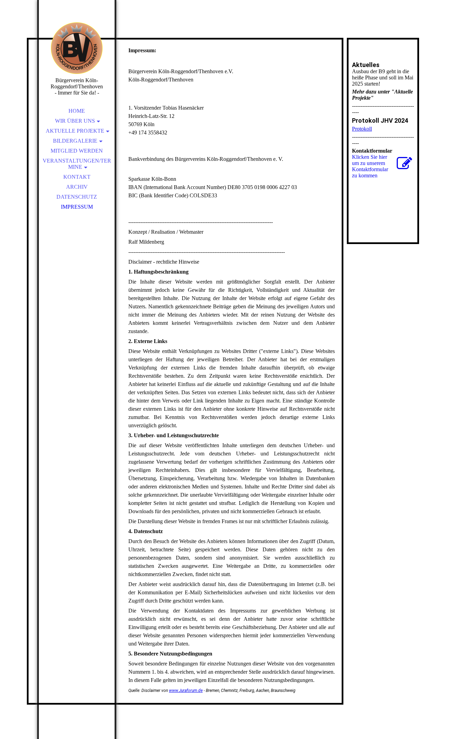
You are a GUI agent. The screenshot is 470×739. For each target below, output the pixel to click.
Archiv (77, 187)
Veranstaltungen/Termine (77, 164)
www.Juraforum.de (186, 690)
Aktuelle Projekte (75, 131)
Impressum (77, 207)
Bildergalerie (75, 141)
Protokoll (362, 129)
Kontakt (76, 177)
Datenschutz (76, 197)
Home (76, 111)
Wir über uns (75, 121)
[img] (77, 48)
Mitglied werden (77, 151)
